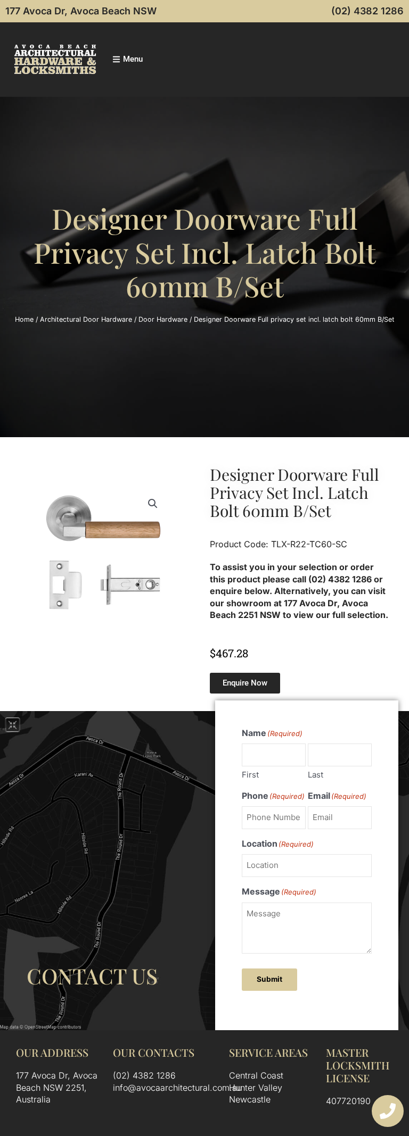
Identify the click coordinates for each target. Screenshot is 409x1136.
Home (24, 319)
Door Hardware (162, 319)
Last (315, 775)
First (250, 775)
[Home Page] (55, 59)
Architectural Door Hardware (86, 319)
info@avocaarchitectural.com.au (177, 1087)
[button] (152, 503)
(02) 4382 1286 (367, 10)
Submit (269, 979)
